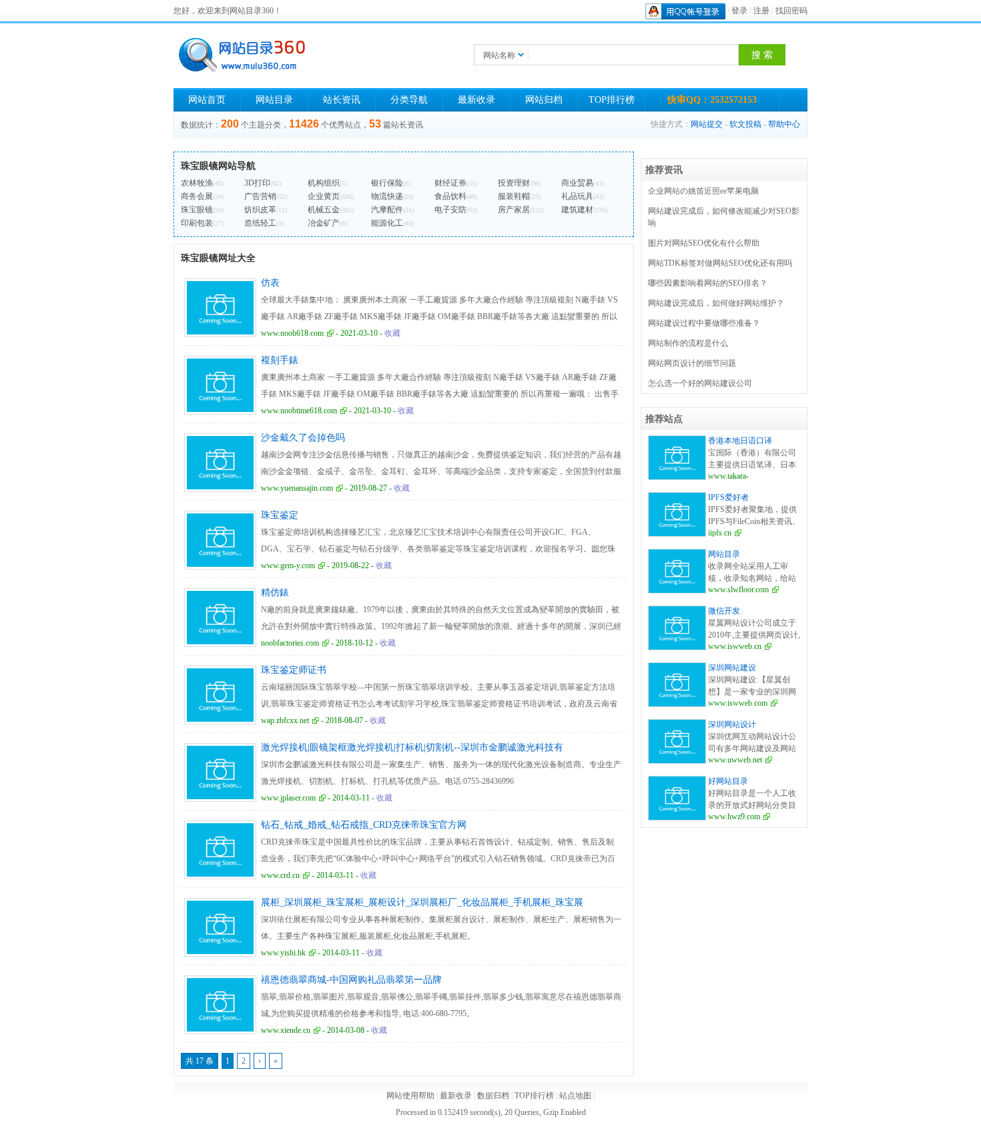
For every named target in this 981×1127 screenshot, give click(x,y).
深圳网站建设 (732, 667)
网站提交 (707, 124)
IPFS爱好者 (728, 497)
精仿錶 (275, 593)
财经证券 (450, 183)
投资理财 (514, 183)
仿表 (270, 283)
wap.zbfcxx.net (285, 720)
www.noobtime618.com (299, 410)
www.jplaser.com (288, 798)
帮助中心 (784, 124)
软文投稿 (745, 124)
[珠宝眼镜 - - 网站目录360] (240, 54)
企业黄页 (324, 196)
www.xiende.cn (285, 1030)
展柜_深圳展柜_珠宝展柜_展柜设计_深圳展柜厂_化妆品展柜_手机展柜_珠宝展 (422, 902)
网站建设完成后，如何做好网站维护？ (716, 303)
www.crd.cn (280, 875)
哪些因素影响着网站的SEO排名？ (707, 283)
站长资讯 (341, 100)
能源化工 (387, 223)
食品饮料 (450, 196)
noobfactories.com (290, 643)
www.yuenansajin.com (297, 488)
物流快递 (387, 196)
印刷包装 (197, 223)
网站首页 (207, 100)
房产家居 (514, 209)
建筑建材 (577, 209)
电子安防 (450, 209)
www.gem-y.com (288, 565)
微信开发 (724, 611)
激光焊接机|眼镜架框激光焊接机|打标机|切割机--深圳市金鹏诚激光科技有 (412, 747)
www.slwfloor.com (738, 589)
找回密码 (791, 10)
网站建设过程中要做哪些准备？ (704, 323)
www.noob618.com (292, 333)
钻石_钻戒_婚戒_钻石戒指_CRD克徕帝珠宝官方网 (363, 825)
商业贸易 (577, 183)
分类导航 (409, 100)
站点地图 (575, 1095)
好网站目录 (728, 781)
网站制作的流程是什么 (688, 343)
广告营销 (260, 196)
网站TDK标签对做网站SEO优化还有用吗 (720, 263)
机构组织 (324, 183)
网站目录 (274, 100)
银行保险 (387, 183)
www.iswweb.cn (734, 646)
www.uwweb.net (735, 759)
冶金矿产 (324, 223)
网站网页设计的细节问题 (692, 363)
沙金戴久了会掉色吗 (303, 438)
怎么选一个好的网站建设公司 (700, 383)
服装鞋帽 (514, 196)
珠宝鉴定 (279, 515)
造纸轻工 (260, 223)
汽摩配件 (387, 209)
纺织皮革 (260, 209)
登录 (739, 10)
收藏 (392, 333)
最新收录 (476, 100)
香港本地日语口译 (740, 440)
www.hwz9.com (734, 816)
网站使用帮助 (410, 1095)
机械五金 (324, 209)
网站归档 (544, 100)
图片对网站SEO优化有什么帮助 (703, 243)
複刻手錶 (279, 360)
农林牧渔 (197, 183)
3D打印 (257, 183)
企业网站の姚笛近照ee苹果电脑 (703, 191)
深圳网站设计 (732, 724)
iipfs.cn (719, 532)
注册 (761, 10)
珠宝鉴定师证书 (293, 670)
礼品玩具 (577, 196)
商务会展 (197, 196)
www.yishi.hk (283, 952)
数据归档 (493, 1095)
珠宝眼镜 (197, 209)
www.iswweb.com (737, 703)
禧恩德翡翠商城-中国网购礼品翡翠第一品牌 (351, 980)
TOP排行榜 (612, 100)
